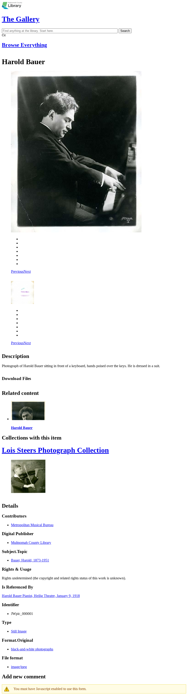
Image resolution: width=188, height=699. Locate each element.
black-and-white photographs (32, 649)
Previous (17, 271)
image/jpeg (19, 667)
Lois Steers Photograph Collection (55, 450)
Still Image (19, 631)
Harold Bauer (22, 428)
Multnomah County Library (31, 543)
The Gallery (20, 19)
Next (27, 271)
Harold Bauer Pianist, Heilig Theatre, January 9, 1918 (41, 596)
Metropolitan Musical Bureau (32, 525)
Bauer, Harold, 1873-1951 (30, 560)
